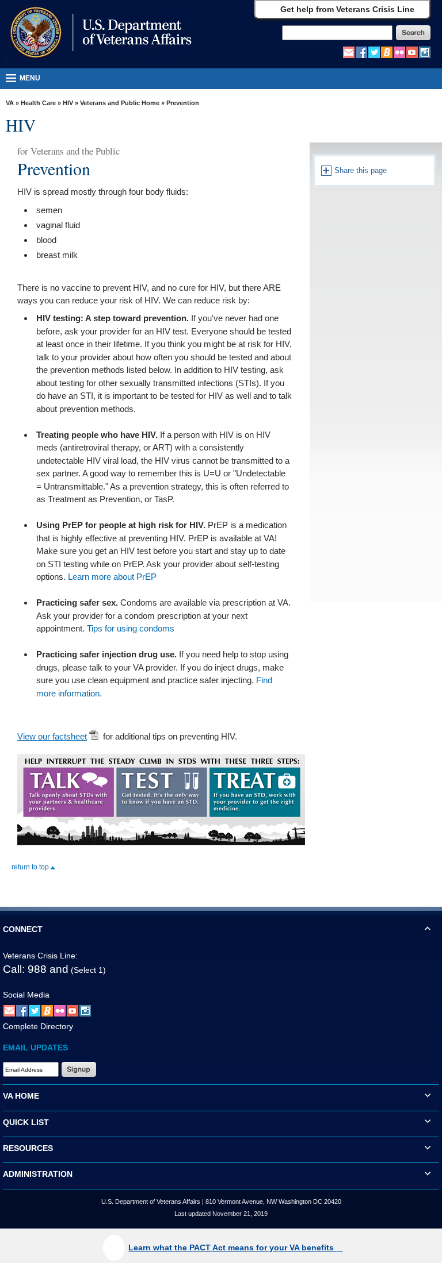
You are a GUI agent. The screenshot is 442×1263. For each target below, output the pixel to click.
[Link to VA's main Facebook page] (361, 52)
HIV (68, 102)
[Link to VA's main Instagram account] (424, 52)
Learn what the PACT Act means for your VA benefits (232, 1247)
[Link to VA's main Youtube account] (412, 52)
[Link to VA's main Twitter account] (374, 52)
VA (10, 102)
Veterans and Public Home (119, 102)
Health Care (38, 102)
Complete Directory (38, 1026)
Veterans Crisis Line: (40, 955)
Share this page (359, 170)
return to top (31, 867)
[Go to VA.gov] (98, 33)
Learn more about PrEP (112, 577)
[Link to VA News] (386, 52)
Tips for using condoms (130, 628)
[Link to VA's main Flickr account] (399, 52)
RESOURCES (28, 1148)
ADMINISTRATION (38, 1174)
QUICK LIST (26, 1122)
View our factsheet (52, 736)
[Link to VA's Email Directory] (348, 52)
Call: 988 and (35, 969)
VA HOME (21, 1095)
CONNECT (23, 929)
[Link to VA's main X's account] (34, 1010)
